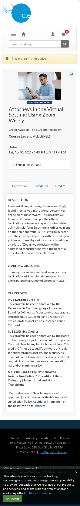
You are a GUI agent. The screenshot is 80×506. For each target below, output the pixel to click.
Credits (60, 186)
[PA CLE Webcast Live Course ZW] (39, 85)
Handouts (41, 186)
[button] (71, 74)
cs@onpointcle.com (54, 452)
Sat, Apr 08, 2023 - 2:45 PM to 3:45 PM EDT (38, 152)
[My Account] (53, 34)
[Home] (23, 34)
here (42, 406)
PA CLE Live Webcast (39, 102)
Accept (14, 498)
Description (20, 186)
